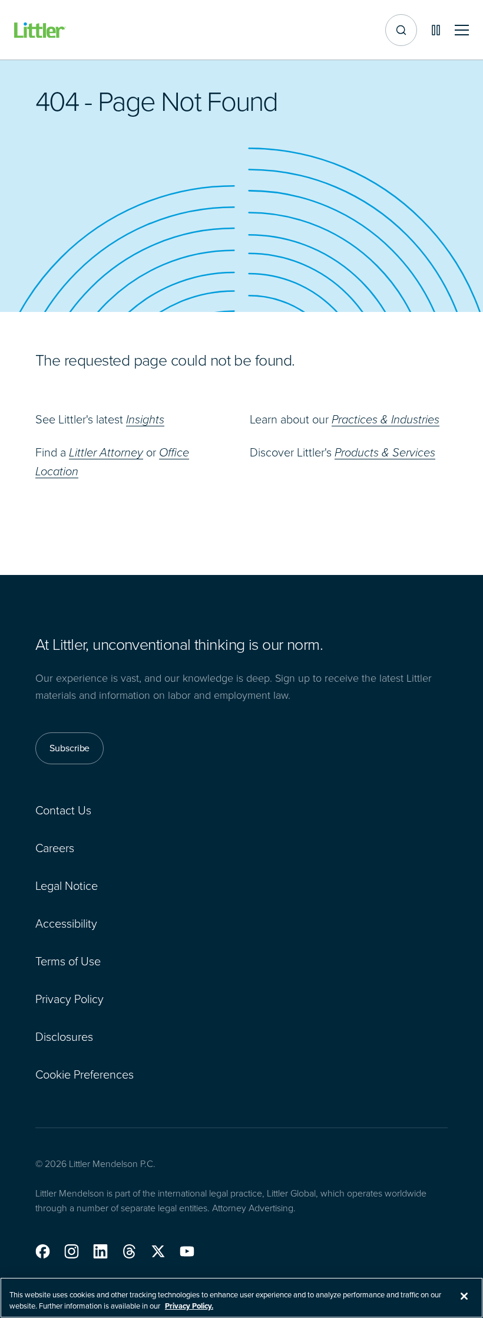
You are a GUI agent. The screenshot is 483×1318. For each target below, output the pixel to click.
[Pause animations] (436, 30)
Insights (145, 419)
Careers (54, 848)
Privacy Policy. (189, 1306)
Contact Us (63, 810)
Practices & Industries (385, 419)
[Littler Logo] (40, 30)
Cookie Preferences (84, 1074)
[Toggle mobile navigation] (462, 30)
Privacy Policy (69, 999)
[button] (42, 1251)
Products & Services (385, 452)
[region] (241, 1297)
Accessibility (66, 923)
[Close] (464, 1296)
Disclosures (64, 1036)
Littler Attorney (106, 452)
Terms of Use (68, 961)
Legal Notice (66, 885)
